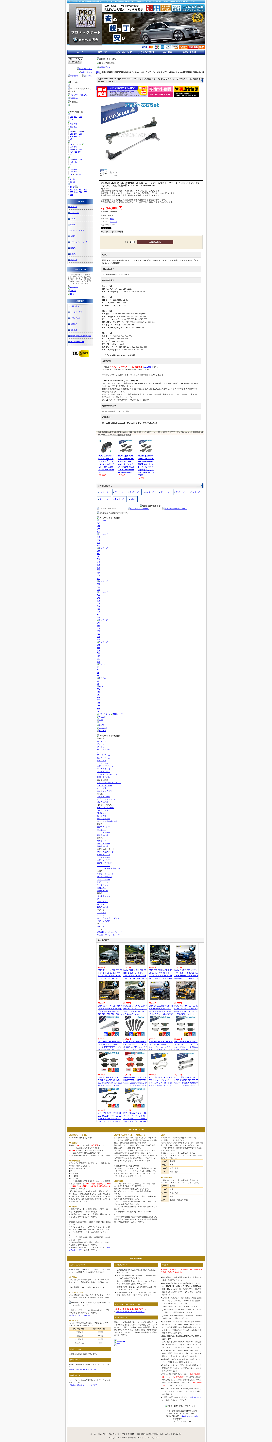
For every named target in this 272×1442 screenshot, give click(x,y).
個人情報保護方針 (77, 342)
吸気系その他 (102, 835)
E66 (98, 648)
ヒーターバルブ (103, 855)
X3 (98, 670)
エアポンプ (101, 830)
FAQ (123, 1434)
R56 (98, 697)
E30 (98, 568)
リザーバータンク (104, 882)
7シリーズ (195, 492)
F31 (98, 573)
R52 (98, 695)
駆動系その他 (102, 907)
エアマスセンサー (104, 827)
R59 (98, 708)
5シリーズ (165, 492)
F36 (98, 590)
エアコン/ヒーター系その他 (108, 868)
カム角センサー (103, 810)
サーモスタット (103, 885)
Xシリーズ (104, 499)
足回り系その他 (103, 777)
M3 (98, 579)
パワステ (100, 904)
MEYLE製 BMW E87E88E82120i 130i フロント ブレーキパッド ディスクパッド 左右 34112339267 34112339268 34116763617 (126, 464)
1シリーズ (104, 492)
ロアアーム (101, 741)
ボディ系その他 (103, 921)
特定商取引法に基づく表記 (80, 336)
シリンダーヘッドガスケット (109, 783)
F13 (98, 634)
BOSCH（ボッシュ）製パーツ (109, 932)
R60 (98, 703)
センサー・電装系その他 (107, 821)
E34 (98, 603)
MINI (133, 499)
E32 (98, 653)
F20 (98, 531)
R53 (98, 692)
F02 (98, 659)
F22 (98, 545)
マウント (100, 752)
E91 (98, 554)
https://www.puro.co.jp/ (189, 1416)
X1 (98, 667)
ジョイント (101, 744)
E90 (98, 551)
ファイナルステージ (105, 852)
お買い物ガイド (124, 52)
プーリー (100, 899)
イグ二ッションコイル (106, 799)
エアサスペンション (105, 766)
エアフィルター (103, 832)
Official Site (177, 1434)
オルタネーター (103, 819)
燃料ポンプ (101, 841)
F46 (98, 537)
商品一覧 (102, 52)
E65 (98, 645)
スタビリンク (102, 763)
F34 (98, 576)
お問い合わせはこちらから (80, 1315)
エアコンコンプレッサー (107, 860)
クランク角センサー (105, 808)
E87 (98, 523)
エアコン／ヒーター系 (78, 242)
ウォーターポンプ (104, 877)
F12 (98, 631)
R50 (98, 689)
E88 (98, 529)
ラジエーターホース (105, 874)
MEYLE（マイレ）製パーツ (108, 935)
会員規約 (73, 324)
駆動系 (73, 254)
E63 (98, 623)
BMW (98, 72)
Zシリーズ (119, 499)
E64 (98, 626)
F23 (98, 543)
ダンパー (100, 915)
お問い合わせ (189, 52)
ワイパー (100, 926)
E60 (98, 595)
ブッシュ (100, 747)
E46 (98, 562)
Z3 (98, 681)
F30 (98, 570)
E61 (98, 598)
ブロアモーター (103, 857)
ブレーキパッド (103, 772)
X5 (98, 673)
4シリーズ (149, 492)
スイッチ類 (101, 816)
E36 (98, 565)
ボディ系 (73, 260)
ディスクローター (104, 769)
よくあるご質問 (146, 52)
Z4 (98, 684)
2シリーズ (119, 492)
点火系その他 (102, 802)
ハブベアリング (103, 749)
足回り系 (113, 222)
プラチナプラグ (103, 797)
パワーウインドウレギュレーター (111, 918)
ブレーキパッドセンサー (107, 774)
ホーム (80, 52)
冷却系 (73, 248)
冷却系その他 (102, 891)
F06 (98, 637)
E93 (98, 559)
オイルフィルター (104, 785)
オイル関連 (101, 788)
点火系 (73, 218)
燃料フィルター (103, 843)
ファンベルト (102, 902)
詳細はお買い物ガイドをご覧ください (84, 1370)
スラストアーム (103, 758)
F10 (98, 609)
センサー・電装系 (77, 230)
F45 (98, 540)
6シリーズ (180, 492)
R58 (98, 706)
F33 (98, 587)
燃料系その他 (102, 846)
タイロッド (101, 760)
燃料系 (73, 236)
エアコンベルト (103, 866)
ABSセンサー (102, 813)
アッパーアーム (103, 755)
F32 (98, 584)
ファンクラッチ (103, 879)
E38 (98, 650)
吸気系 (73, 224)
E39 (98, 601)
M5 (98, 617)
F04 (98, 662)
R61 (98, 711)
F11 (98, 612)
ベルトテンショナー (105, 896)
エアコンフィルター (105, 863)
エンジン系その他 (104, 791)
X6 (98, 675)
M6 (98, 639)
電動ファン (101, 888)
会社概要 (167, 52)
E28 (98, 606)
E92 (98, 556)
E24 (98, 628)
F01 (98, 656)
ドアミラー (101, 913)
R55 (98, 700)
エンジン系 (74, 213)
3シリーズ (134, 492)
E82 (98, 526)
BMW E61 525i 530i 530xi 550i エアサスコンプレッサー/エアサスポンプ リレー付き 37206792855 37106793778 (106, 464)
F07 (98, 614)
